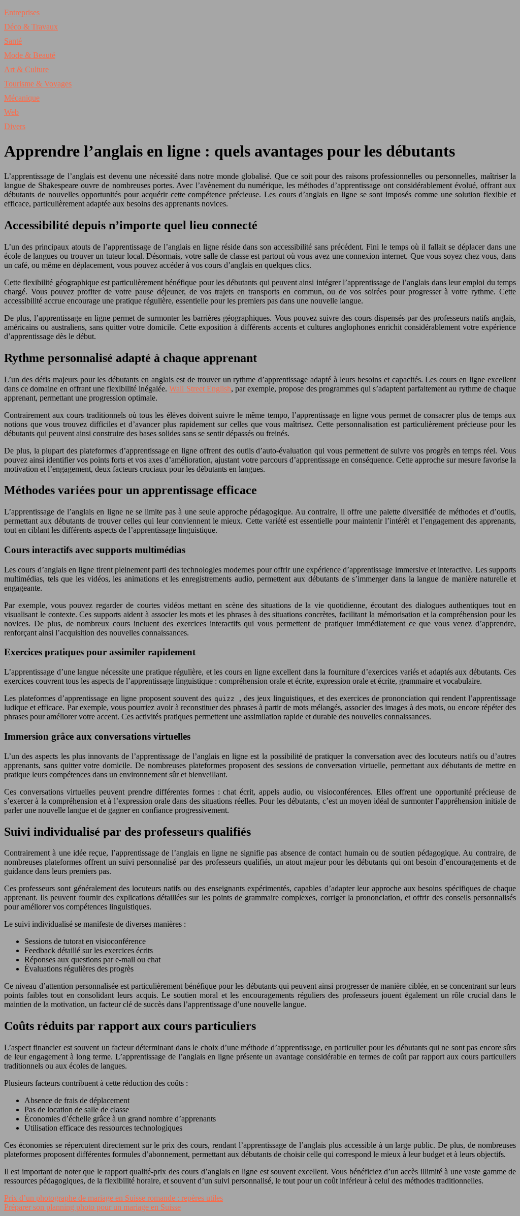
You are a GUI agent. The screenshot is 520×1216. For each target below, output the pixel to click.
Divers (14, 126)
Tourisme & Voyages (38, 83)
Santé (13, 41)
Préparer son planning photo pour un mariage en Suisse (92, 1207)
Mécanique (22, 98)
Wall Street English (200, 388)
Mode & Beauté (29, 55)
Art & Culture (26, 69)
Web (11, 112)
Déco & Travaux (31, 26)
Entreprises (22, 12)
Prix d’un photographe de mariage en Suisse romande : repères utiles (113, 1198)
